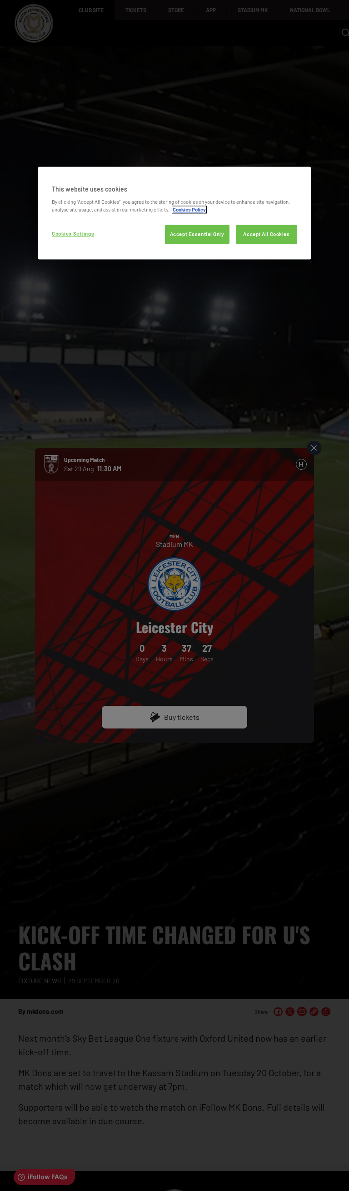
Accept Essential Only (197, 234)
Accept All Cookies (266, 234)
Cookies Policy (189, 210)
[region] (174, 213)
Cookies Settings (73, 234)
